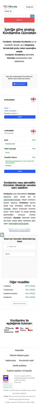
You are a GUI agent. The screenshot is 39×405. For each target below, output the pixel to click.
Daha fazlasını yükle (19, 303)
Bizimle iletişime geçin (19, 355)
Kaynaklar (19, 350)
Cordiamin (9, 131)
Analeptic (8, 165)
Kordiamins (9, 100)
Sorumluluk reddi (26, 361)
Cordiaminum (8, 290)
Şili (32, 330)
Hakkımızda (10, 361)
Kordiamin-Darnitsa (10, 293)
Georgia (11, 328)
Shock (7, 152)
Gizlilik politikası (19, 366)
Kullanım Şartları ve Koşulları (19, 371)
